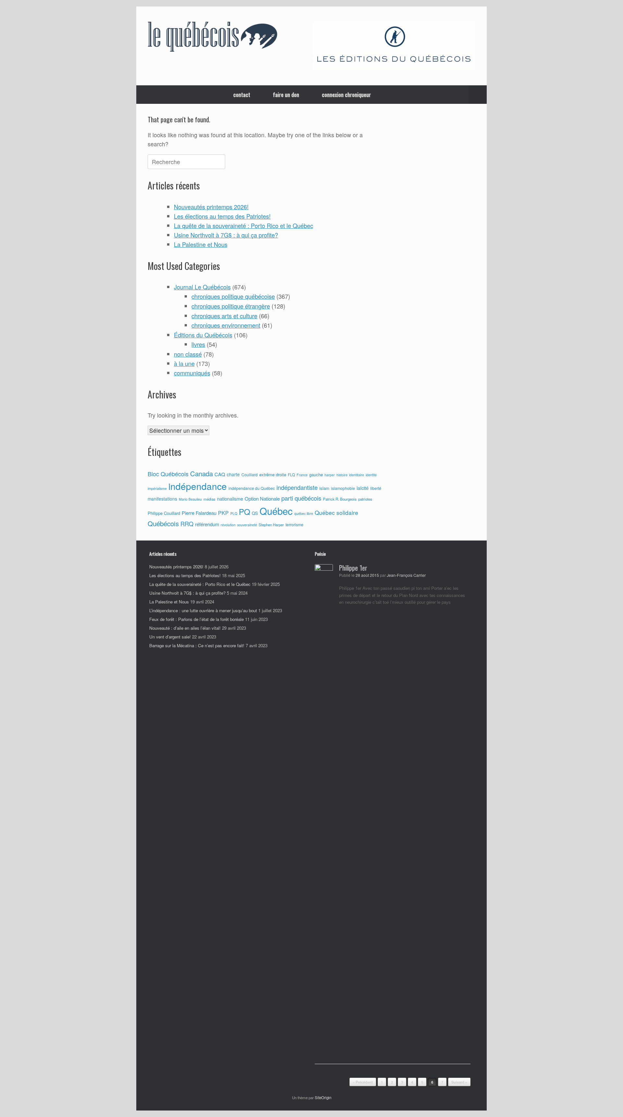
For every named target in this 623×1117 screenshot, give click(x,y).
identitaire (356, 474)
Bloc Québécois (168, 473)
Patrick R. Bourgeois (340, 499)
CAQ (219, 474)
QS (255, 513)
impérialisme (157, 488)
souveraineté (247, 524)
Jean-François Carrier (406, 575)
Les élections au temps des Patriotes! (222, 216)
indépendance (197, 486)
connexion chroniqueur (346, 95)
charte (233, 474)
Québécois (163, 523)
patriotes (365, 499)
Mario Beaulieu (190, 499)
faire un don (286, 95)
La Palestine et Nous (200, 244)
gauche (316, 474)
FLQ (291, 474)
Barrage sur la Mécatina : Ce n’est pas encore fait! (196, 645)
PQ (244, 511)
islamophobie (343, 488)
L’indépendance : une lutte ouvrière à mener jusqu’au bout (203, 610)
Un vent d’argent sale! (170, 637)
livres (198, 344)
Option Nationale (262, 498)
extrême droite (272, 474)
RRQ (186, 523)
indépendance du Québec (251, 488)
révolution (228, 524)
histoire (342, 474)
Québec (276, 510)
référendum (207, 524)
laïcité (363, 488)
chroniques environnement (225, 325)
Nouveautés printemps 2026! (211, 206)
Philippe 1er (353, 568)
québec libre (303, 513)
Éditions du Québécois (203, 335)
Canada (201, 473)
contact (241, 95)
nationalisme (230, 498)
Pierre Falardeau (199, 512)
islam (324, 488)
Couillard (249, 475)
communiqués (192, 373)
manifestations (162, 498)
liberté (375, 488)
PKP (223, 512)
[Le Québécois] (212, 38)
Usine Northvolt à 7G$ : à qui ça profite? (226, 235)
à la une (184, 363)
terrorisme (294, 525)
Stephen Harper (271, 524)
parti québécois (301, 498)
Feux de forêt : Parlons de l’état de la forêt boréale (196, 619)
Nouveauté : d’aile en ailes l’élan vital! (185, 628)
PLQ (233, 513)
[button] (477, 94)
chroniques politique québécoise (233, 296)
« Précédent (363, 1082)
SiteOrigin (323, 1097)
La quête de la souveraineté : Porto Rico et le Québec (243, 225)
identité (371, 474)
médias (209, 499)
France (302, 474)
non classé (188, 354)
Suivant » (459, 1082)
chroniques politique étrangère (230, 306)
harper (329, 474)
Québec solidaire (336, 512)
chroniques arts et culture (224, 315)
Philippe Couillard (164, 513)
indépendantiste (297, 487)
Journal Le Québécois (202, 287)
